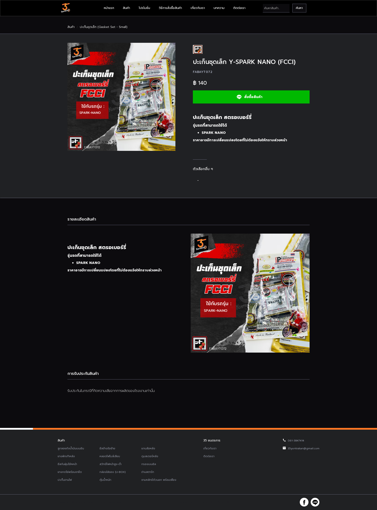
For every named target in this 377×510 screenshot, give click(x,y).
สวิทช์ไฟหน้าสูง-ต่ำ (110, 464)
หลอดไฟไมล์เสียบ (109, 456)
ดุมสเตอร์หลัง (149, 456)
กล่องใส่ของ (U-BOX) (112, 472)
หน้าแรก (109, 8)
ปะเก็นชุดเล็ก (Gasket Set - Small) (103, 27)
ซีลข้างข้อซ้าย (107, 448)
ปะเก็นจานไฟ (65, 480)
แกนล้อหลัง (148, 448)
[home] (65, 8)
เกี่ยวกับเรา (198, 8)
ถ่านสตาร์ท (147, 472)
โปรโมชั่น (144, 8)
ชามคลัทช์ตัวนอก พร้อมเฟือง (158, 480)
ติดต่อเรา (239, 8)
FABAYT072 (202, 72)
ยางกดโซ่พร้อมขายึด (70, 472)
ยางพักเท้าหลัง (66, 456)
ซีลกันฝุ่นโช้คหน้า (67, 464)
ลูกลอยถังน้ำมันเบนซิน (71, 448)
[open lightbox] (121, 97)
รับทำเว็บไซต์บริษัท (221, 502)
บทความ (219, 8)
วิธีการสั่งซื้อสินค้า (170, 8)
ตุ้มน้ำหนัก (105, 480)
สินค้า (126, 8)
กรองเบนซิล (148, 464)
